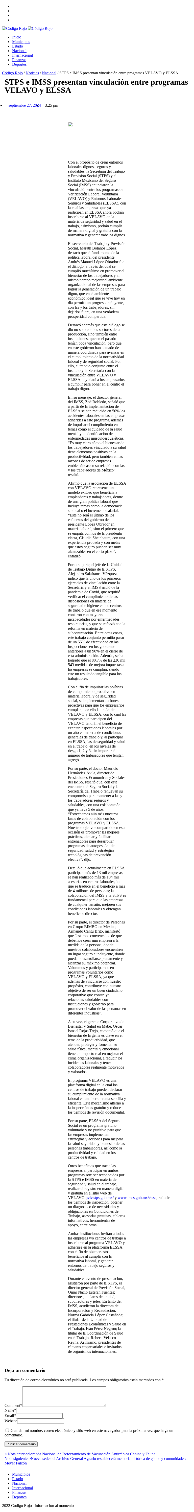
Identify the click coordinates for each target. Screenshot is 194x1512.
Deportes (19, 64)
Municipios (21, 41)
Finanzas (19, 60)
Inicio (16, 37)
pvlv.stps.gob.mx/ (100, 1197)
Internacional (22, 55)
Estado (17, 46)
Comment (13, 1405)
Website (11, 1421)
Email (10, 1415)
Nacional (19, 51)
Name (10, 1410)
